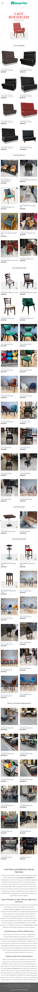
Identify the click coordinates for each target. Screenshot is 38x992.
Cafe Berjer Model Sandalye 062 (9, 260)
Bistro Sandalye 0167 (25, 616)
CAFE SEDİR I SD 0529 (26, 96)
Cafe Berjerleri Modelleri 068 (27, 233)
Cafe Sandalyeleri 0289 (26, 396)
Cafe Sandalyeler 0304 (7, 370)
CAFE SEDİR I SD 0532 (7, 147)
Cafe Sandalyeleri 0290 (7, 422)
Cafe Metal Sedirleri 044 (7, 779)
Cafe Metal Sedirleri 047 (26, 805)
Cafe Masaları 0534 (25, 531)
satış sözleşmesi (25, 984)
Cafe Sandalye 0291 (25, 422)
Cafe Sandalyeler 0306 (7, 344)
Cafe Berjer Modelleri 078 (7, 207)
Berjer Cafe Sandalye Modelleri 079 (9, 233)
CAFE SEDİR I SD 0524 (7, 96)
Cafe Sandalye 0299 (6, 499)
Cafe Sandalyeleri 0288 (7, 396)
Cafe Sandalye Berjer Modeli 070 (28, 180)
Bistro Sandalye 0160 (25, 694)
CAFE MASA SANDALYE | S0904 (28, 292)
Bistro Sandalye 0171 (25, 668)
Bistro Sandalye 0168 (6, 618)
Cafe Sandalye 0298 (25, 473)
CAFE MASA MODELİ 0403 (8, 531)
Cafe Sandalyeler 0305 (26, 370)
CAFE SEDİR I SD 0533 (7, 70)
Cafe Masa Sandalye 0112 (26, 318)
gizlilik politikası (29, 985)
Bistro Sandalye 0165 (6, 670)
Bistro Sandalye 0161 (6, 696)
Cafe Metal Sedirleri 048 (7, 728)
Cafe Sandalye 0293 (25, 447)
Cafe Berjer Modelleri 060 (26, 259)
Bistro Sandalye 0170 (6, 644)
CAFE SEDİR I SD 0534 (26, 70)
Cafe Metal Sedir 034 (6, 857)
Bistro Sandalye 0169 (25, 642)
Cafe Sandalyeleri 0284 (26, 499)
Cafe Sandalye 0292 (6, 447)
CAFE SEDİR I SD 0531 (26, 122)
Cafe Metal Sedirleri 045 (26, 779)
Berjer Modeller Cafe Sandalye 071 (28, 206)
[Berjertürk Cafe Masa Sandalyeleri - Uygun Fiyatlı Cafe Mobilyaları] (19, 3)
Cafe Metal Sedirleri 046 (7, 805)
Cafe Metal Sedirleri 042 (7, 753)
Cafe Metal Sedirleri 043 (26, 753)
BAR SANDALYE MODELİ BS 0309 (8, 591)
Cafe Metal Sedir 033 (25, 831)
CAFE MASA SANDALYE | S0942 (9, 292)
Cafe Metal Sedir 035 (25, 857)
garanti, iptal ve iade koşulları (13, 985)
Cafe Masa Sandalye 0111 (7, 318)
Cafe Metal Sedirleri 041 (26, 728)
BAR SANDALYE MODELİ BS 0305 (8, 564)
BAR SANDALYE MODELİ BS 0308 (27, 564)
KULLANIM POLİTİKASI (25, 987)
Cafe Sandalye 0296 (6, 473)
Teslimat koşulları (13, 984)
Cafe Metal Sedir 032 (6, 831)
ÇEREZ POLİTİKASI (13, 987)
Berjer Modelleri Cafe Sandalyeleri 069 (6, 180)
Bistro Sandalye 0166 (25, 591)
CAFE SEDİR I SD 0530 (7, 122)
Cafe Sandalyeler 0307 (26, 344)
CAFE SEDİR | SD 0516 (26, 147)
